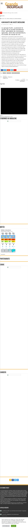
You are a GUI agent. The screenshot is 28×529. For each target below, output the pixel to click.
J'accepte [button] (13, 525)
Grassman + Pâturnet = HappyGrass (8, 77)
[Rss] (10, 480)
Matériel (8, 73)
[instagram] (18, 480)
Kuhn (4, 73)
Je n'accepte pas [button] (6, 525)
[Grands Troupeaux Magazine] (14, 5)
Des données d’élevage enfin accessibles (10, 12)
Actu (5, 18)
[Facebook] (13, 480)
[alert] (14, 101)
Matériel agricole (15, 73)
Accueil (2, 18)
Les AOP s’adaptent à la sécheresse (10, 514)
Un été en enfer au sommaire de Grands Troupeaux (14, 510)
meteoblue (3, 254)
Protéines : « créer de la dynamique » (20, 80)
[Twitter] (15, 480)
